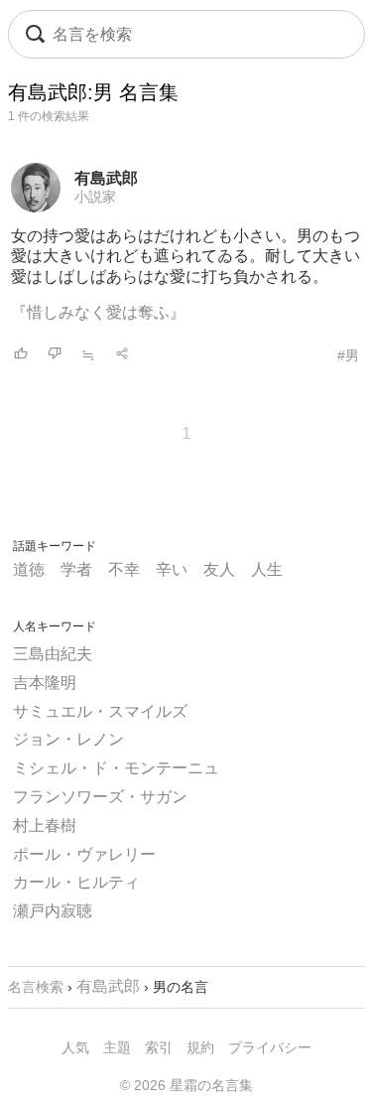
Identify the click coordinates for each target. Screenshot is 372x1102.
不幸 (124, 569)
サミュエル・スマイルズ (100, 711)
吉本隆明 (44, 682)
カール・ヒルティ (76, 882)
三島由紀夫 (52, 653)
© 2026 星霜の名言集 (186, 1085)
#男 (348, 355)
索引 (159, 1047)
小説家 (95, 197)
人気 (75, 1047)
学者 (76, 569)
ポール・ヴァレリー (84, 854)
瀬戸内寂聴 (52, 910)
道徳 (29, 569)
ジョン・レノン (68, 739)
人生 (267, 569)
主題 (117, 1047)
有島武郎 (106, 178)
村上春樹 (44, 825)
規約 (200, 1047)
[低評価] (55, 354)
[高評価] (21, 354)
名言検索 (35, 987)
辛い (171, 569)
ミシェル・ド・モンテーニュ (116, 767)
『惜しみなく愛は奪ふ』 (98, 312)
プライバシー (269, 1047)
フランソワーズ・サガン (100, 796)
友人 (219, 569)
